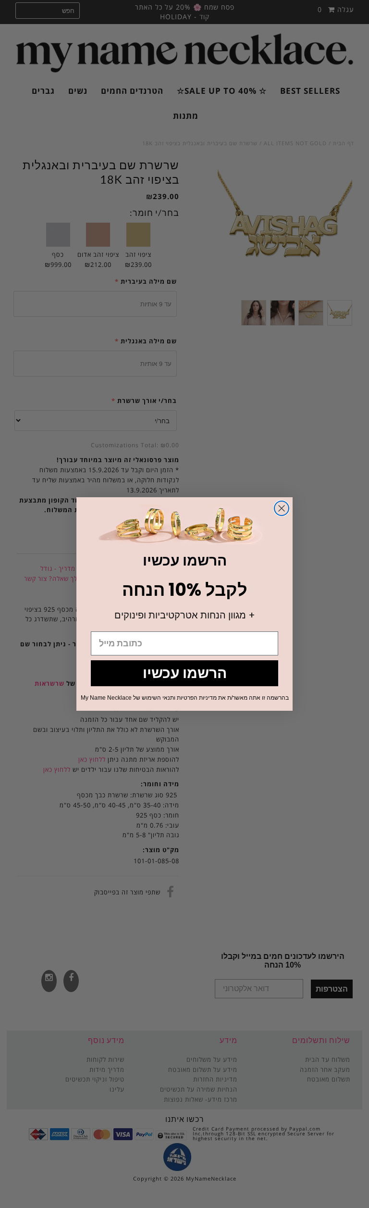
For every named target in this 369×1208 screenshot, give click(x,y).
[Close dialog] (281, 508)
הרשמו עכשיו (185, 673)
